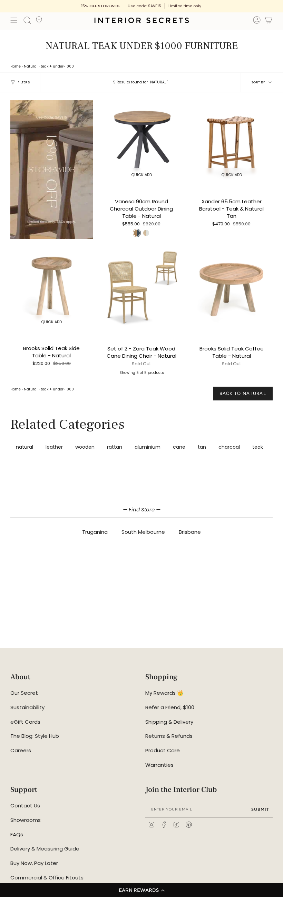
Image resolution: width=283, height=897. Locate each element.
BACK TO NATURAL (242, 393)
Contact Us (25, 805)
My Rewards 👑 (164, 692)
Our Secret (24, 692)
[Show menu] (14, 20)
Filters (24, 82)
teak (44, 66)
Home (15, 66)
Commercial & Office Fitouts (47, 877)
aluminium (147, 447)
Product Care (162, 750)
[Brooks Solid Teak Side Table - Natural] (51, 288)
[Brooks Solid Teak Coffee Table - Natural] (231, 288)
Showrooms (25, 820)
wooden (85, 447)
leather (54, 447)
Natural (31, 66)
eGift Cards (25, 721)
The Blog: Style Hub (34, 736)
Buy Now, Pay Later (34, 863)
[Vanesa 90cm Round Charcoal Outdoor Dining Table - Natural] (141, 141)
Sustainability (27, 707)
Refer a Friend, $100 (169, 707)
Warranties (159, 764)
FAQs (16, 834)
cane (179, 447)
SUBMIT (260, 809)
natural (24, 447)
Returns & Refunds (169, 736)
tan (202, 447)
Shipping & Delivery (169, 721)
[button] (141, 890)
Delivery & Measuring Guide (44, 848)
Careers (20, 750)
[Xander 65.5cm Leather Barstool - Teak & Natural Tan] (231, 141)
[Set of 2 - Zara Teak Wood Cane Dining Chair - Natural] (141, 288)
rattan (114, 447)
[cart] (268, 21)
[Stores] (39, 22)
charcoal (229, 447)
